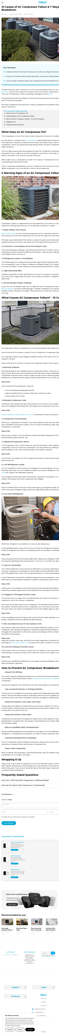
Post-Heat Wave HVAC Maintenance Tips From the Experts (21, 929)
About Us (43, 998)
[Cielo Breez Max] (6, 862)
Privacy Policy (44, 956)
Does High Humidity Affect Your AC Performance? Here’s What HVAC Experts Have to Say (7, 929)
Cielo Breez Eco (15, 869)
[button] (2, 3)
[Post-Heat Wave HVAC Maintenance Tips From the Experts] (22, 922)
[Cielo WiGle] (43, 995)
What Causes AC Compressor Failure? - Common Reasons (25, 119)
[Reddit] (17, 955)
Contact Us (44, 1005)
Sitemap (43, 1031)
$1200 (50, 94)
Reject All (20, 1029)
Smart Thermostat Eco (17, 842)
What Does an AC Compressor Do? (17, 113)
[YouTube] (14, 955)
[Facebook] (7, 955)
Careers (44, 1002)
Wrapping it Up (11, 122)
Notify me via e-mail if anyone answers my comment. (19, 817)
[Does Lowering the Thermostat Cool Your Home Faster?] (37, 922)
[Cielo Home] (42, 3)
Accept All (30, 1029)
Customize (10, 1029)
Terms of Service (51, 956)
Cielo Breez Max (15, 856)
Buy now (14, 849)
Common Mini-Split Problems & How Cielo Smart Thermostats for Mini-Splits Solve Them (51, 929)
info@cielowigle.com (40, 1009)
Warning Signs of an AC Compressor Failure (20, 116)
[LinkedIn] (9, 955)
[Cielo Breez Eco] (6, 876)
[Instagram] (12, 955)
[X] (4, 955)
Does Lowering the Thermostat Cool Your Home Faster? (36, 929)
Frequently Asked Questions (15, 124)
